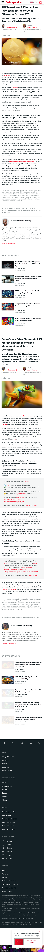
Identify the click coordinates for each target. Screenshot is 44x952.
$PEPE (26, 481)
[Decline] (39, 931)
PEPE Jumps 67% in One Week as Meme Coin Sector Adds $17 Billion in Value (28, 718)
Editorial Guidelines (9, 881)
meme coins (24, 551)
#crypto (7, 499)
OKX (15, 439)
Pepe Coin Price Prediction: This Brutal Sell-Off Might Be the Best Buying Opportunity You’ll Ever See (28, 664)
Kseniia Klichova (32, 27)
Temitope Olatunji (11, 370)
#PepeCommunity (10, 570)
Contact (5, 874)
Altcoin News (30, 208)
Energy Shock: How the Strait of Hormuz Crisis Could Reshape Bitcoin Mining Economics (27, 306)
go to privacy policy (31, 941)
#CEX (35, 563)
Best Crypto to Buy (8, 812)
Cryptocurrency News (22, 210)
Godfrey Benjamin (22, 694)
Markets (5, 760)
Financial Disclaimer (9, 888)
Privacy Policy (7, 891)
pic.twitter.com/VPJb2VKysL (14, 502)
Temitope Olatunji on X (9, 644)
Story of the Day (8, 757)
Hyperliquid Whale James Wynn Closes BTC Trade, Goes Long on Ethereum (28, 691)
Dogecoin (4, 589)
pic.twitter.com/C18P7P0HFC (29, 572)
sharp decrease (27, 416)
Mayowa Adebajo (11, 27)
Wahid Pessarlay (21, 681)
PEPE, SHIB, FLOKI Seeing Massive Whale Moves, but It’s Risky (27, 678)
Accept (18, 941)
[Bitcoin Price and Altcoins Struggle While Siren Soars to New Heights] (8, 322)
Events (4, 793)
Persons (5, 789)
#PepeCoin (20, 497)
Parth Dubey (20, 669)
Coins (4, 783)
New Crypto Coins (8, 822)
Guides (4, 796)
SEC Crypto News (7, 208)
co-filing (15, 87)
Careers (5, 877)
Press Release (7, 771)
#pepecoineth (27, 567)
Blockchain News (8, 210)
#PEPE (8, 485)
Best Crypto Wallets (9, 829)
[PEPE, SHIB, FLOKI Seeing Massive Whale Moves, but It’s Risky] (8, 680)
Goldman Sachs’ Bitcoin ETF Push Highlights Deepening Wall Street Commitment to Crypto (28, 278)
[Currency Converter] (40, 2)
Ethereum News (35, 210)
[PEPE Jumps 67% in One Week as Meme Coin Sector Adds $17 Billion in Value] (8, 721)
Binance (4, 424)
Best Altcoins (6, 815)
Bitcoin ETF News (19, 208)
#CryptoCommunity (11, 572)
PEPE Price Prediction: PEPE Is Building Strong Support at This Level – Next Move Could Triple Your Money (28, 705)
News (37, 617)
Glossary (5, 800)
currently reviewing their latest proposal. (22, 162)
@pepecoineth (21, 494)
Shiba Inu (13, 589)
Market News (6, 212)
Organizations (7, 786)
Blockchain (6, 767)
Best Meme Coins (8, 826)
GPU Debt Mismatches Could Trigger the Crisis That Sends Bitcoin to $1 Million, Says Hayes (28, 264)
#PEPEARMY (21, 570)
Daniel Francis (21, 268)
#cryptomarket (15, 499)
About (4, 870)
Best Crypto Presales (9, 819)
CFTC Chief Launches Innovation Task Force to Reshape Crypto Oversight (28, 292)
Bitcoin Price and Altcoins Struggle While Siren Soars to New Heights (28, 319)
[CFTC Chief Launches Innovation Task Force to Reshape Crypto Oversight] (8, 294)
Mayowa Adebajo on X (8, 243)
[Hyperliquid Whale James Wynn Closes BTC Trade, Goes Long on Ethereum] (8, 693)
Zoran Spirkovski (21, 722)
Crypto (4, 764)
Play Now (33, 948)
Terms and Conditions (10, 884)
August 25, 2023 (31, 505)
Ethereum (7, 75)
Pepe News (5, 617)
